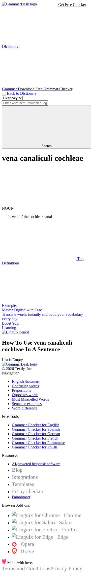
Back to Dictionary (22, 93)
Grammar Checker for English (35, 425)
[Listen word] (39, 204)
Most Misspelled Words (30, 399)
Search (46, 146)
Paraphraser (21, 497)
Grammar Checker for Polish (34, 447)
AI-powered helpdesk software (36, 464)
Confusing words (25, 386)
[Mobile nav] (4, 94)
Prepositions (21, 390)
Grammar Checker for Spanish (36, 429)
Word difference (24, 408)
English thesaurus (25, 381)
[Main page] (19, 4)
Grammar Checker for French (35, 438)
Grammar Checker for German (36, 434)
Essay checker (27, 491)
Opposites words (25, 395)
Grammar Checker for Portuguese (38, 443)
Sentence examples (27, 404)
